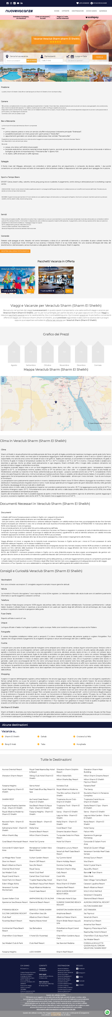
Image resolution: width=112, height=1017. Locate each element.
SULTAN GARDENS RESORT (14, 913)
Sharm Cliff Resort (37, 861)
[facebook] (7, 3)
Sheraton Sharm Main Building (93, 770)
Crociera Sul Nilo (84, 737)
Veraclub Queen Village (94, 848)
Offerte (65, 11)
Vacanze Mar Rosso (64, 980)
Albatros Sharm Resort (39, 917)
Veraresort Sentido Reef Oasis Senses (96, 852)
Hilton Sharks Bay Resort (67, 779)
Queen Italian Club (10, 899)
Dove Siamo (91, 11)
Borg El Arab (10, 744)
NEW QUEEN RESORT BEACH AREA (66, 892)
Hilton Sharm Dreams (38, 835)
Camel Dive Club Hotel (39, 876)
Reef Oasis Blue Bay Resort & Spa (42, 790)
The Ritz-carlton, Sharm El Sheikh (68, 794)
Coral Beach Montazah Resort (15, 842)
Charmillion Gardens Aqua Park (68, 937)
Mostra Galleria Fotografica (15, 251)
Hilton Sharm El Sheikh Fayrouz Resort (94, 780)
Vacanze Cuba (62, 972)
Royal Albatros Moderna (67, 789)
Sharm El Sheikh (12, 737)
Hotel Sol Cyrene (36, 842)
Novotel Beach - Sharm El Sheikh (40, 823)
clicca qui (65, 1013)
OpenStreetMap (96, 423)
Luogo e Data (81, 56)
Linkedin (81, 985)
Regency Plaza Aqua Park (95, 928)
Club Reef (6, 917)
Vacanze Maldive (63, 968)
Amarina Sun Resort (92, 921)
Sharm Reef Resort (65, 952)
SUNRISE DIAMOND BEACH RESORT (69, 903)
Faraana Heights (9, 786)
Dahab (44, 737)
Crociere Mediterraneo (64, 983)
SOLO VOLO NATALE (93, 891)
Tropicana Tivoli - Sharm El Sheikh (68, 807)
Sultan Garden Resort (39, 858)
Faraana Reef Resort (65, 887)
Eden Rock (88, 876)
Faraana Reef (89, 786)
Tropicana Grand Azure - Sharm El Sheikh (94, 800)
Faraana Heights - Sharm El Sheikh (41, 813)
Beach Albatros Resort (93, 887)
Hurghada (81, 744)
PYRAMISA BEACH (10, 910)
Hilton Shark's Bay (10, 835)
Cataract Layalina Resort (94, 884)
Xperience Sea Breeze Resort (15, 902)
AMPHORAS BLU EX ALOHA (41, 899)
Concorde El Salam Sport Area (13, 849)
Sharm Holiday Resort (66, 861)
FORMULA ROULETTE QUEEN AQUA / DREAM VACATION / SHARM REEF (95, 945)
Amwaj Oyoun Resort (93, 858)
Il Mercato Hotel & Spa (66, 899)
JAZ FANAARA (90, 910)
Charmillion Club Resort (12, 936)
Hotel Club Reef (36, 872)
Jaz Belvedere (35, 928)
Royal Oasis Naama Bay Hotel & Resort (42, 770)
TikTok (80, 977)
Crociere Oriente (63, 985)
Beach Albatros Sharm (12, 865)
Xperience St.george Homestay (93, 836)
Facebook (81, 968)
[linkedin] (21, 3)
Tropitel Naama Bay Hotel (40, 880)
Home (56, 11)
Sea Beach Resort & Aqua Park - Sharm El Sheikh (40, 807)
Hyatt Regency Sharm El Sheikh (13, 790)
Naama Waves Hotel (38, 921)
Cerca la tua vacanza (19, 56)
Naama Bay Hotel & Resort (95, 932)
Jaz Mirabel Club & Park (12, 943)
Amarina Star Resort (92, 925)
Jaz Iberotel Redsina (65, 943)
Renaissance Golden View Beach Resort (40, 849)
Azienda (103, 11)
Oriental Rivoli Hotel (11, 869)
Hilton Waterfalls (64, 776)
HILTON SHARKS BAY (93, 906)
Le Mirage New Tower (11, 858)
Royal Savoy (34, 869)
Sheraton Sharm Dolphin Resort (67, 770)
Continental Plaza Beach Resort (13, 929)
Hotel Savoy (89, 828)
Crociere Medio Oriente (65, 987)
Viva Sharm (89, 861)
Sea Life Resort (35, 865)
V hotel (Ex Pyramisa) (38, 936)
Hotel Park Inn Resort (11, 880)
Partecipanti (50, 56)
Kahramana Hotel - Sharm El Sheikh (14, 829)
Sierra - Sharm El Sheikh (94, 812)
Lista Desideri (84, 3)
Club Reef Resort (37, 943)
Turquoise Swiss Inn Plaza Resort (68, 836)
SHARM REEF (8, 799)
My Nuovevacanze (100, 3)
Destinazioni (78, 11)
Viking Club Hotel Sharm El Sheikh (41, 777)
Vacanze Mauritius (63, 978)
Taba (43, 744)
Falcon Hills (89, 832)
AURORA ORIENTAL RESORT (97, 902)
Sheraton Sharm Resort (12, 776)
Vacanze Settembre (64, 991)
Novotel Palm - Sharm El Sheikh (13, 823)
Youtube (81, 981)
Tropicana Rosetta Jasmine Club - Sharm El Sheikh (14, 807)
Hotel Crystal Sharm (92, 865)
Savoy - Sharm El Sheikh (67, 812)
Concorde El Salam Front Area (95, 843)
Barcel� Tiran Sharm (93, 872)
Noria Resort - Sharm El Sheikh (94, 823)
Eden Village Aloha (10, 884)
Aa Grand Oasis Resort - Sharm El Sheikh (39, 800)
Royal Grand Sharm (10, 876)
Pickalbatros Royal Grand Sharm (68, 929)
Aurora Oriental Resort (12, 769)
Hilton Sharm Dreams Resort (96, 776)
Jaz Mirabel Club (9, 872)
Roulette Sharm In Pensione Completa (96, 794)
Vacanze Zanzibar (63, 970)
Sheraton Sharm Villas (66, 869)
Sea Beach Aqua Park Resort (42, 884)
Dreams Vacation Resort (67, 832)
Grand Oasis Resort (37, 891)
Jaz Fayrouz (89, 913)
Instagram (81, 973)
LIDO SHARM (35, 952)
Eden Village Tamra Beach (95, 880)
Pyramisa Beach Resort (12, 921)
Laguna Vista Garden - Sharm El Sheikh (96, 816)
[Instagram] (11, 3)
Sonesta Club (62, 786)
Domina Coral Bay (64, 865)
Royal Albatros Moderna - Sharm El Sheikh (13, 813)
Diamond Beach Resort (94, 899)
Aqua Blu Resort (91, 869)
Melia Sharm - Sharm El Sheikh (67, 823)
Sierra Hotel (34, 786)
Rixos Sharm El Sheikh (66, 884)
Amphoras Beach (64, 913)
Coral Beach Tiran (64, 828)
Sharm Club (62, 880)
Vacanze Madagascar (64, 976)
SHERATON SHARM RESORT (69, 910)
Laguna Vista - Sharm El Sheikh (67, 816)
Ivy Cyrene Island (64, 858)
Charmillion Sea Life (37, 913)
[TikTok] (14, 3)
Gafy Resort (62, 872)
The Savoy (88, 789)
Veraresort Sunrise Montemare (10, 888)
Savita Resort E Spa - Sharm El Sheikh (96, 807)
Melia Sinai (33, 828)
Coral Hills (61, 876)
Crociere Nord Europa (64, 989)
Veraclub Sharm (91, 917)
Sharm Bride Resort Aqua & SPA (68, 922)
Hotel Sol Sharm (64, 842)
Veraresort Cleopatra (93, 895)
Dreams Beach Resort (38, 832)
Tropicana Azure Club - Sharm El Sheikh (67, 800)
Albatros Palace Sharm (66, 917)
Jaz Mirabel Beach (92, 939)
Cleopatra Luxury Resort (67, 848)
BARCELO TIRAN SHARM (40, 910)
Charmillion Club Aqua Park (96, 936)
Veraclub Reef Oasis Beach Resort (68, 852)
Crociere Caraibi (63, 982)
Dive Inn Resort (9, 861)
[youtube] (18, 3)
